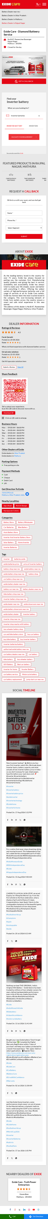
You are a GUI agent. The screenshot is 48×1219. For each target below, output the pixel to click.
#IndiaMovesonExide (14, 861)
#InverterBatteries (13, 1139)
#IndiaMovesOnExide (14, 1008)
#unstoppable (11, 925)
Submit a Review (9, 367)
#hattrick (9, 1142)
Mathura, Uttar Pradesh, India (13, 495)
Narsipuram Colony (11, 511)
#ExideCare (10, 1067)
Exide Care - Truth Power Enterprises (24, 1183)
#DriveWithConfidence (15, 1077)
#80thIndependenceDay (15, 865)
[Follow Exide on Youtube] (33, 1209)
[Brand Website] (38, 1209)
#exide (8, 929)
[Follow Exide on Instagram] (28, 1209)
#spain (8, 922)
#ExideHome (11, 804)
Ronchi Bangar (21, 506)
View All (20, 367)
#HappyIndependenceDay (16, 872)
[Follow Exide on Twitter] (19, 1209)
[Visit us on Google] (14, 1209)
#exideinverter (12, 797)
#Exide (9, 869)
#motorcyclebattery (14, 1019)
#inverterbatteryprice (14, 793)
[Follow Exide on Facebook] (10, 1209)
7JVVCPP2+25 (7, 493)
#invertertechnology (14, 801)
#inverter (10, 786)
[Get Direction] (27, 495)
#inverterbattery (12, 790)
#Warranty (10, 1081)
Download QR (8, 413)
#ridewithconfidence (14, 1015)
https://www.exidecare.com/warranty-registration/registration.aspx (21, 1054)
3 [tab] (25, 73)
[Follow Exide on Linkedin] (24, 1209)
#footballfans (11, 1146)
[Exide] (11, 4)
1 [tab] (18, 73)
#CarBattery (11, 1070)
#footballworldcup (13, 914)
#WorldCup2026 (12, 1132)
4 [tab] (29, 73)
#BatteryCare (11, 1074)
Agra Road (8, 506)
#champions (11, 918)
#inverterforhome (13, 808)
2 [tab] (22, 73)
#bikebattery (11, 1012)
